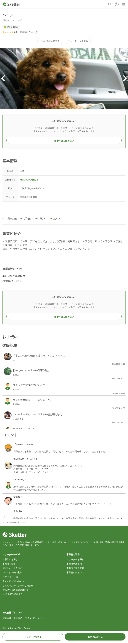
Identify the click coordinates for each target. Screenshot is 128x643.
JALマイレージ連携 (12, 572)
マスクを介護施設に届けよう (16, 590)
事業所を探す (9, 564)
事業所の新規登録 (75, 568)
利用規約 (18, 618)
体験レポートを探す (12, 568)
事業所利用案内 (74, 564)
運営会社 (6, 618)
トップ (5, 522)
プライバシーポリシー (36, 618)
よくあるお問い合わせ (13, 581)
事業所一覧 (15, 522)
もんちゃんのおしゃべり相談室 (17, 585)
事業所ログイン (74, 572)
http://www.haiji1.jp (29, 179)
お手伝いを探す (10, 559)
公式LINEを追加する (12, 594)
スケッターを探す (75, 559)
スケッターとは (10, 577)
